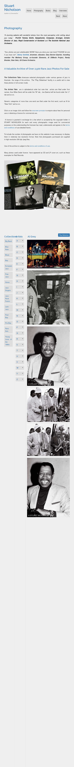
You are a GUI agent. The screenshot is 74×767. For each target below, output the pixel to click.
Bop (6, 260)
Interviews (63, 10)
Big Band (8, 241)
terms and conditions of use (40, 146)
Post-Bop (7, 316)
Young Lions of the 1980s (8, 340)
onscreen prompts (38, 110)
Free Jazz (7, 275)
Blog (54, 10)
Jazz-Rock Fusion (7, 298)
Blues (7, 255)
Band (58, 16)
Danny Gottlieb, (23, 55)
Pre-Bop (8, 323)
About (65, 16)
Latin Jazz (7, 307)
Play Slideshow (64, 235)
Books (48, 10)
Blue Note (7, 248)
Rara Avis (7, 329)
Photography (38, 10)
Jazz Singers (8, 288)
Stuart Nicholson (12, 8)
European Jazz (8, 267)
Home (29, 10)
